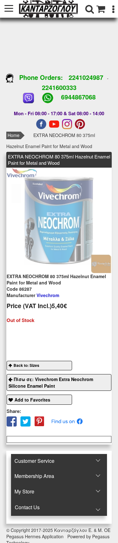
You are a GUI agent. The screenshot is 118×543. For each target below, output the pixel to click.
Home (14, 135)
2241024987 (86, 77)
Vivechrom (33, 295)
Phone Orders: (41, 77)
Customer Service (34, 460)
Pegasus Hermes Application (35, 536)
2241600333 (59, 87)
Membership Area (34, 476)
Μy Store (24, 491)
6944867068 (78, 96)
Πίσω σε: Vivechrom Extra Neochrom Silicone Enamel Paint (50, 382)
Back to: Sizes (26, 365)
